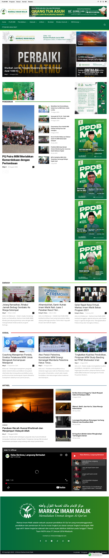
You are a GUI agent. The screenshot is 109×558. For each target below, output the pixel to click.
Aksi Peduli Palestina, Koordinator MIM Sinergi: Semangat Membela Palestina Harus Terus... (53, 358)
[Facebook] (98, 1)
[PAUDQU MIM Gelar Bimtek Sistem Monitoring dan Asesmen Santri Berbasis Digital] (44, 150)
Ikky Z (6, 74)
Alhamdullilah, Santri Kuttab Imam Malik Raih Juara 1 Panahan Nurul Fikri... (52, 307)
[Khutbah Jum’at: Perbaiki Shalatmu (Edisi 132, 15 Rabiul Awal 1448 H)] (39, 56)
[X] (103, 1)
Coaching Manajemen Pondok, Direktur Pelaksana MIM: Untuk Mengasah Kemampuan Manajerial (17, 358)
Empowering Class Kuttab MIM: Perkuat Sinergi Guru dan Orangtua (60, 128)
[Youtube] (106, 1)
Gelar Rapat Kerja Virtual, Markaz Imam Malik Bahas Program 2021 (88, 307)
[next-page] (7, 171)
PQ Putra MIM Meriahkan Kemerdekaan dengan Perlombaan (17, 160)
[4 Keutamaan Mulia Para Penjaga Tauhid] (91, 39)
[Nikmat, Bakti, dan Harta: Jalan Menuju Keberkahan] (63, 408)
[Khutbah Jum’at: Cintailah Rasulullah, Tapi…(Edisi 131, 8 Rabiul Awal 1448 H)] (91, 69)
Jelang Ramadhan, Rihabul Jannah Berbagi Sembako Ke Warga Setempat (16, 307)
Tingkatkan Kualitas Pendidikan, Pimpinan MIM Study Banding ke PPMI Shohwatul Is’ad (90, 357)
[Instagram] (100, 1)
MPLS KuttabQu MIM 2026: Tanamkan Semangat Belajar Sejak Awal (59, 159)
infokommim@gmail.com (58, 536)
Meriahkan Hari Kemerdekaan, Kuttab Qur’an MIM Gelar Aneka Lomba (60, 108)
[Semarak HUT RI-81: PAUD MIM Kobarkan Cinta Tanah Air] (44, 119)
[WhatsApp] (63, 541)
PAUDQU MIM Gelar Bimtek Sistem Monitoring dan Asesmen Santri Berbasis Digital (60, 149)
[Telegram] (52, 541)
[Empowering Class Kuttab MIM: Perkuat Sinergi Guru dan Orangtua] (44, 129)
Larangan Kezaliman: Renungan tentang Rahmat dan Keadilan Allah (88, 421)
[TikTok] (57, 541)
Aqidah (4, 425)
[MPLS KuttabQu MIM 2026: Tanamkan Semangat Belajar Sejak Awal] (44, 160)
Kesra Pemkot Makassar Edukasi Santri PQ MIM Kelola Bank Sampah (60, 138)
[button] (104, 24)
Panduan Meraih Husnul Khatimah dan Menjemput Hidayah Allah (22, 429)
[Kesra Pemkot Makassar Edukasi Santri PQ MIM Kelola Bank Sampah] (44, 139)
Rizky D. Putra (43, 313)
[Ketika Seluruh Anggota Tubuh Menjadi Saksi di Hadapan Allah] (63, 394)
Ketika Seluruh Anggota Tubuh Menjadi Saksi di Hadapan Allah (87, 394)
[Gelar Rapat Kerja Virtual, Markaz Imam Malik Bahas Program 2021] (91, 294)
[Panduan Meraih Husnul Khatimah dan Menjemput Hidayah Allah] (27, 406)
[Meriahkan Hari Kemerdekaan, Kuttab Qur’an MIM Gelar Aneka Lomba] (44, 109)
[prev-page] (3, 171)
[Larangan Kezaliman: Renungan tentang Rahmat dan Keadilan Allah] (63, 422)
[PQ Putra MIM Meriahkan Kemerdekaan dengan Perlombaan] (91, 54)
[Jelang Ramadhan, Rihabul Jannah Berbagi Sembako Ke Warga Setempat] (18, 294)
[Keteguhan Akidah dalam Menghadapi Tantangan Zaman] (63, 435)
